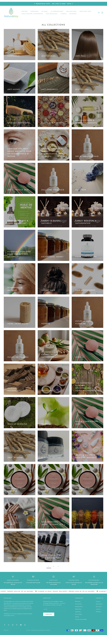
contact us (98, 609)
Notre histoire (99, 604)
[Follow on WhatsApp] (25, 625)
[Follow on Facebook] (4, 625)
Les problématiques (57, 11)
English (6, 630)
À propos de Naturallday (81, 619)
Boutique (25, 11)
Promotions (34, 11)
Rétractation (78, 601)
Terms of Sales (78, 614)
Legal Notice (78, 611)
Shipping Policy (78, 606)
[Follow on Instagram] (12, 625)
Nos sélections (71, 11)
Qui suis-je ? (99, 606)
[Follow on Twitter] (8, 625)
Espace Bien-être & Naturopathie (32, 13)
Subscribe (48, 614)
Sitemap (77, 617)
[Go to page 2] (58, 566)
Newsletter (98, 611)
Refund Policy (78, 609)
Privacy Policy (78, 604)
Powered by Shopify (44, 630)
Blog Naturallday (51, 13)
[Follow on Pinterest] (17, 625)
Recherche (73, 13)
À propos (64, 13)
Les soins (45, 11)
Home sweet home (85, 11)
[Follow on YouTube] (21, 625)
